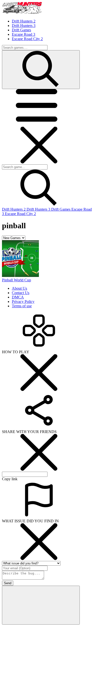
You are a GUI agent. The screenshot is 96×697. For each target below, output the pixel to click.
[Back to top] (41, 605)
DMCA (18, 297)
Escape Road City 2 (20, 214)
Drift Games (61, 209)
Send (7, 583)
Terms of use (22, 306)
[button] (39, 124)
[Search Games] (41, 69)
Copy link (9, 479)
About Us (19, 288)
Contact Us (20, 293)
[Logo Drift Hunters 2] (22, 13)
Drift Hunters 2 (14, 209)
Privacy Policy (23, 301)
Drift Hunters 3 (39, 209)
